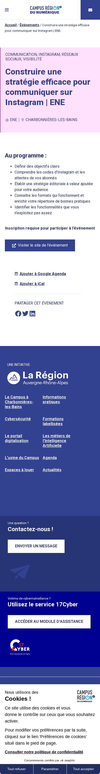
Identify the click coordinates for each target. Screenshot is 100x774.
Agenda (50, 457)
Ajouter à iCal (32, 283)
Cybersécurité (18, 419)
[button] (7, 9)
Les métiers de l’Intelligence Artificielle (56, 441)
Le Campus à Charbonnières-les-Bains (19, 402)
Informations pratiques (54, 399)
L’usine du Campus (22, 457)
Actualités (52, 470)
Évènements (29, 25)
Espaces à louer (19, 470)
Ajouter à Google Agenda (43, 274)
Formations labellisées (53, 421)
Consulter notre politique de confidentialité (44, 752)
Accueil (11, 25)
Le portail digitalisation (16, 438)
